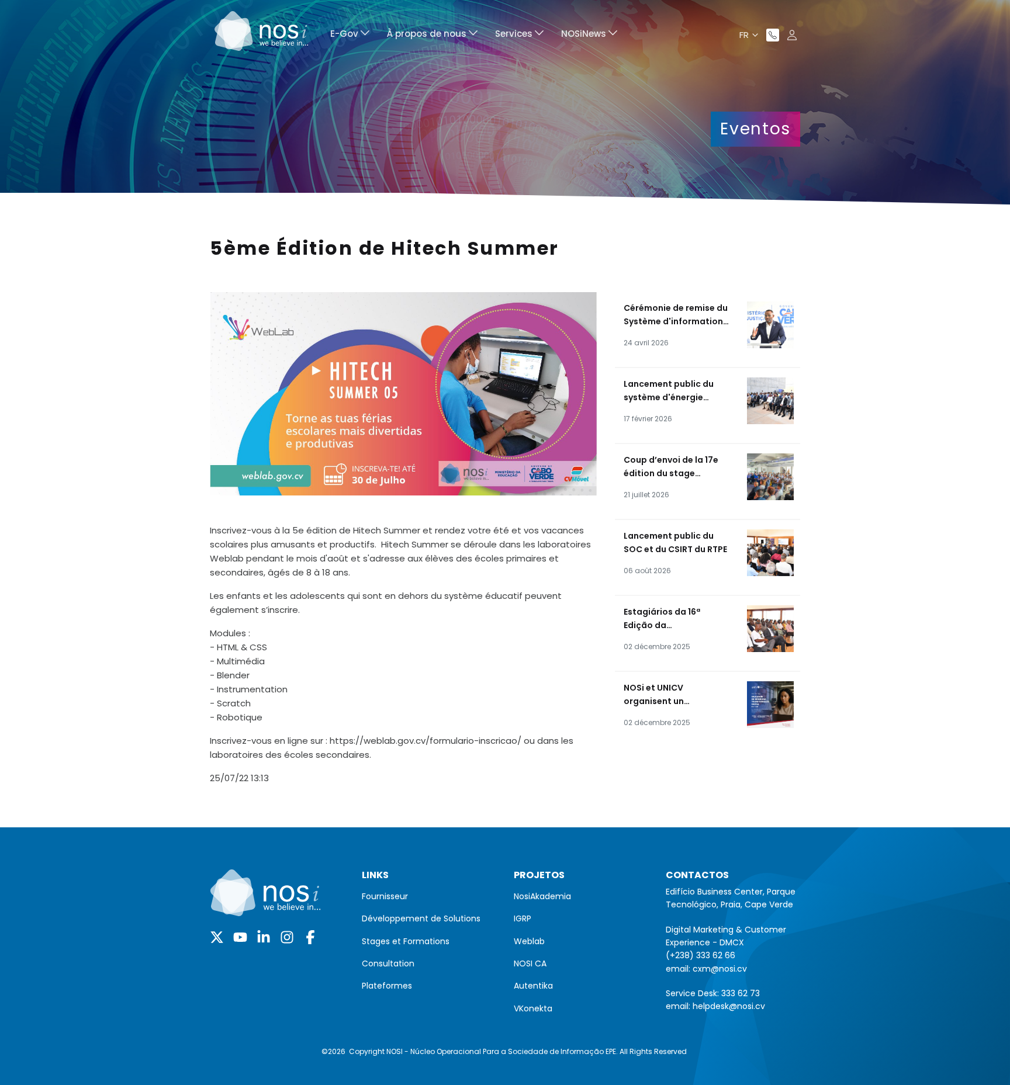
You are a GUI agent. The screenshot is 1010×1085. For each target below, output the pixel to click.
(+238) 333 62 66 (700, 955)
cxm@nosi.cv (720, 969)
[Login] (792, 35)
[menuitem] (349, 35)
